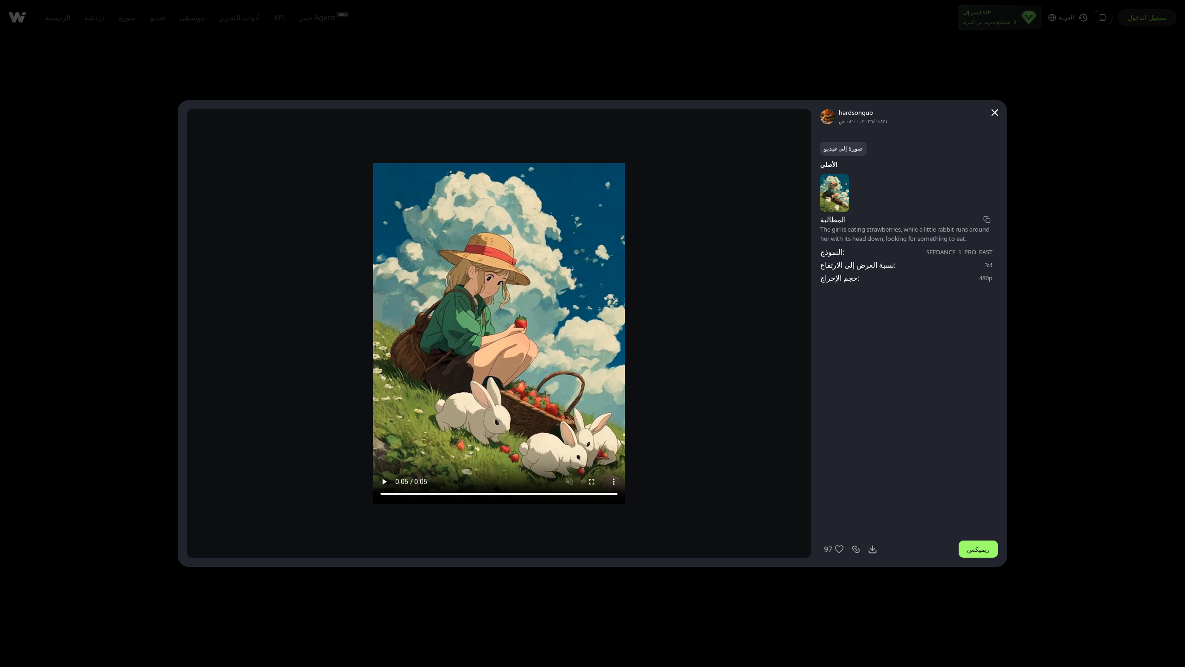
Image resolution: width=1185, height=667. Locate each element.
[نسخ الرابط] (856, 549)
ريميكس (978, 549)
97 (828, 549)
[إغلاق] (995, 112)
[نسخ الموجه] (986, 219)
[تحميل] (872, 549)
